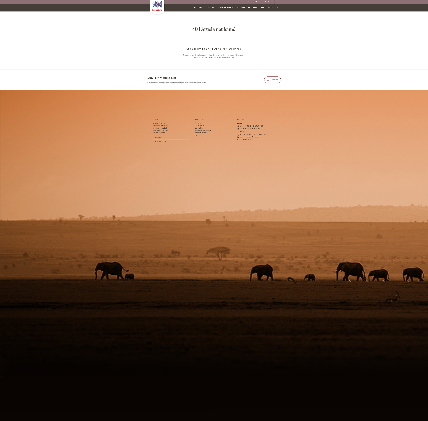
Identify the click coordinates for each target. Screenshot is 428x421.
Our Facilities (199, 128)
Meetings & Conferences (203, 130)
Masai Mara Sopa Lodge (160, 130)
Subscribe (274, 80)
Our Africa (198, 123)
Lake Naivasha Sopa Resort (161, 126)
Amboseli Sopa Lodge (160, 123)
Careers (197, 135)
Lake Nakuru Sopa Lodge (160, 128)
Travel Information (201, 133)
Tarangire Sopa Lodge (159, 141)
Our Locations (199, 126)
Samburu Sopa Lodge (159, 133)
